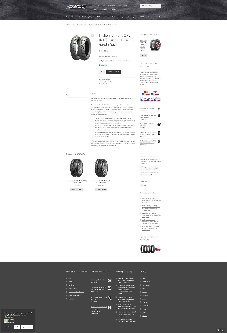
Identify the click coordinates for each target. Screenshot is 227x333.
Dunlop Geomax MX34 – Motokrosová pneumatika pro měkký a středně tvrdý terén (150, 221)
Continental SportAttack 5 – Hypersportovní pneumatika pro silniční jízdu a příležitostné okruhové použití (151, 207)
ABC (98, 17)
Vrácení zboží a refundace (76, 292)
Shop (99, 5)
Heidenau (145, 295)
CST (143, 288)
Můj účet (125, 5)
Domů (70, 25)
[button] (92, 35)
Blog (104, 5)
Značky (121, 17)
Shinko (144, 316)
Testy (113, 17)
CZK (142, 185)
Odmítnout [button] (8, 327)
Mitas (144, 309)
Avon (144, 278)
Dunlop (144, 292)
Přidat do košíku (113, 72)
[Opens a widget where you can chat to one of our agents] (220, 330)
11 (103, 84)
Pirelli (144, 312)
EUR (145, 185)
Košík (119, 5)
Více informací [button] (8, 317)
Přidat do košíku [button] (76, 189)
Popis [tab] (68, 95)
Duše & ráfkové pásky (85, 17)
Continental (146, 285)
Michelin (107, 84)
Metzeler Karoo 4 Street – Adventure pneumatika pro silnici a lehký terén (151, 215)
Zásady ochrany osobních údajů (100, 9)
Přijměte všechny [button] (27, 327)
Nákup (107, 17)
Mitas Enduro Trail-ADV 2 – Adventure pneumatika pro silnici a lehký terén (151, 200)
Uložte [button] (17, 327)
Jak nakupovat (111, 5)
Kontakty (113, 9)
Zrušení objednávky (74, 295)
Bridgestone (146, 281)
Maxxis (144, 299)
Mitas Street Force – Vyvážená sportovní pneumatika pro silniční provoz (150, 228)
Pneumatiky (70, 17)
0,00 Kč (145, 17)
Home (93, 5)
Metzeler (145, 302)
